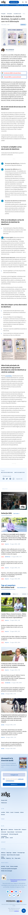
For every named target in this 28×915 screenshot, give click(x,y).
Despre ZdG (4, 800)
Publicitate (4, 802)
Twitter (14, 895)
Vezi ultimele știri (21, 587)
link (4, 503)
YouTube (11, 891)
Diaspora (24, 829)
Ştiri (2, 808)
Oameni (14, 852)
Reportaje (7, 556)
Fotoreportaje (21, 852)
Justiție (3, 812)
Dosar (7, 866)
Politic (7, 544)
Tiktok (18, 895)
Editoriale (3, 832)
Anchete (3, 858)
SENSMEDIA (16, 911)
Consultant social (17, 13)
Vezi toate (16, 513)
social (11, 837)
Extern (22, 812)
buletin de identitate (7, 472)
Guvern (6, 594)
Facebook (16, 891)
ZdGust (3, 842)
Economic (17, 812)
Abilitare (3, 852)
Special (3, 849)
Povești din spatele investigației (9, 868)
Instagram (20, 891)
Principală (3, 13)
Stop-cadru (17, 858)
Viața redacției (10, 832)
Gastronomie (18, 832)
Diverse (3, 814)
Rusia (15, 594)
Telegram (7, 891)
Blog (2, 826)
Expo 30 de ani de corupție (13, 854)
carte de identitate (19, 472)
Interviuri (7, 682)
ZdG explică (9, 13)
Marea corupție (14, 866)
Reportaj (8, 858)
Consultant (4, 836)
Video (2, 819)
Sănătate (11, 829)
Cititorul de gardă (13, 834)
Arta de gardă (4, 834)
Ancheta (3, 866)
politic (7, 837)
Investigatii (4, 862)
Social (2, 693)
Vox (13, 858)
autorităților (8, 376)
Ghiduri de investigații (6, 870)
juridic (2, 837)
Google (9, 895)
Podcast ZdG (17, 829)
